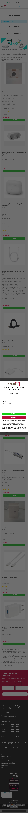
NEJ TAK (14, 417)
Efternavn (4, 401)
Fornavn (4, 396)
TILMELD (14, 413)
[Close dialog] (26, 382)
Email (3, 406)
